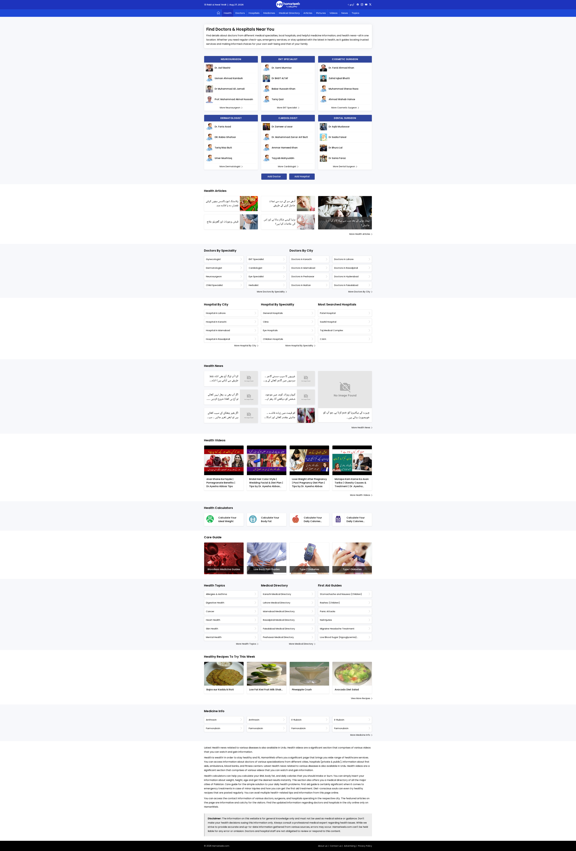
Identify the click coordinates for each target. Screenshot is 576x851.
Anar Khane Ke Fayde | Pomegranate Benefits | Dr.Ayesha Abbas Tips (220, 482)
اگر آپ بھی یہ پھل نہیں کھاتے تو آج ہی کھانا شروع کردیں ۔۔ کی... (223, 397)
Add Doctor (274, 176)
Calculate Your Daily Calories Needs (313, 519)
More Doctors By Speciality (271, 291)
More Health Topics (246, 643)
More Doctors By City (359, 291)
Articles (307, 13)
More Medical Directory (301, 643)
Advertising (350, 845)
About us (322, 845)
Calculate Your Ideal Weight (227, 519)
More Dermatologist (230, 166)
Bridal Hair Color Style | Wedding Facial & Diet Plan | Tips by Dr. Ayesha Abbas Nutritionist (266, 482)
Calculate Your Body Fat (270, 519)
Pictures (321, 13)
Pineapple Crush (302, 689)
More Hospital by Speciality (299, 345)
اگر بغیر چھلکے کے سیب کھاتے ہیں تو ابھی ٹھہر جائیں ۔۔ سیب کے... (222, 415)
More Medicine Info (360, 734)
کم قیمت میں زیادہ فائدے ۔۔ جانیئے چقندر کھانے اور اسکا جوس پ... (280, 415)
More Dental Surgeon (344, 166)
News (344, 13)
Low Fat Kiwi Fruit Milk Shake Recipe (266, 689)
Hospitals (254, 13)
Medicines (269, 13)
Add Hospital (302, 176)
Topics (355, 13)
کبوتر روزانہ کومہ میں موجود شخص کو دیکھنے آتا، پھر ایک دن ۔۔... (280, 397)
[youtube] (366, 4)
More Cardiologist (287, 166)
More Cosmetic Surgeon (344, 107)
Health (228, 13)
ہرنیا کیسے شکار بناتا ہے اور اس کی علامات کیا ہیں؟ (279, 222)
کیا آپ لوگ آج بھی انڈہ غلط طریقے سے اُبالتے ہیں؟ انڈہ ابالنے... (223, 378)
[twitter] (370, 4)
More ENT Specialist (287, 107)
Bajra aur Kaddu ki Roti (220, 689)
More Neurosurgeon (230, 107)
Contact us (336, 845)
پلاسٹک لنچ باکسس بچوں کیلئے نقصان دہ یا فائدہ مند (222, 203)
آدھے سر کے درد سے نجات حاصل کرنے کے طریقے (282, 203)
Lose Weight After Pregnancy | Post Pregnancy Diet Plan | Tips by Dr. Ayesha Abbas (309, 482)
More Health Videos (360, 495)
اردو (352, 4)
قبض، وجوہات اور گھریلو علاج (222, 222)
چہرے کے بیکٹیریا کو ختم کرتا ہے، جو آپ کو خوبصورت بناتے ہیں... (346, 415)
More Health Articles (359, 234)
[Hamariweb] (288, 4)
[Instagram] (361, 4)
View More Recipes (360, 698)
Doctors (240, 13)
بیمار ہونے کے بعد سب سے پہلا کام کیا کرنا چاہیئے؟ (348, 223)
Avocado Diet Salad (347, 689)
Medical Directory (289, 13)
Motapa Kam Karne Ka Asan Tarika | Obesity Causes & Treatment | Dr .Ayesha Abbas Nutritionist (352, 482)
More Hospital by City (245, 345)
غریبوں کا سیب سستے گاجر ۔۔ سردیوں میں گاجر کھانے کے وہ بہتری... (279, 378)
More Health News (361, 427)
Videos (334, 13)
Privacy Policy (365, 845)
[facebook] (357, 4)
